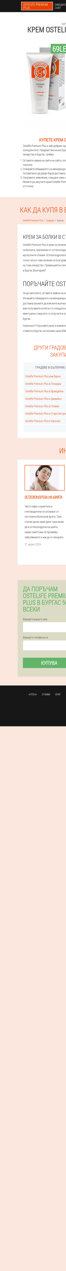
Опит (58, 694)
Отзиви (46, 694)
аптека (33, 694)
